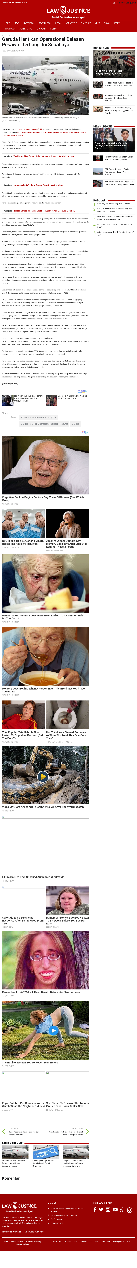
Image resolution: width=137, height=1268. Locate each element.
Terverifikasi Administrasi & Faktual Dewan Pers (23, 1232)
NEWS (16, 23)
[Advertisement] (114, 258)
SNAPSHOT (86, 23)
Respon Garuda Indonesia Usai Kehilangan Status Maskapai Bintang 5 (44, 211)
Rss (128, 1242)
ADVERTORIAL (26, 29)
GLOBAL (58, 23)
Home (4, 35)
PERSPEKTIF (41, 29)
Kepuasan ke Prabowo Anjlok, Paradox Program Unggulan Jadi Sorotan (119, 110)
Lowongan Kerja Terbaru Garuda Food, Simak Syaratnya (38, 185)
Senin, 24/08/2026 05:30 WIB (15, 3)
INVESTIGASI (28, 23)
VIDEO (97, 23)
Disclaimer (106, 1242)
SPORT (117, 23)
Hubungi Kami (118, 1242)
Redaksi (68, 1242)
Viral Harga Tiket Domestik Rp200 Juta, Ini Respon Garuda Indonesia (44, 156)
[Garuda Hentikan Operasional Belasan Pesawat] (44, 424)
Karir (96, 1242)
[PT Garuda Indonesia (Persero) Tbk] (38, 417)
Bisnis (11, 35)
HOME (7, 23)
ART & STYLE (71, 23)
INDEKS (53, 29)
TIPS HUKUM (10, 29)
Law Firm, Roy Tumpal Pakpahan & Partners (113, 204)
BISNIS (107, 23)
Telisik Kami (57, 1242)
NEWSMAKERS (44, 23)
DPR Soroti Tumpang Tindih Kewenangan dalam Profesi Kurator (117, 172)
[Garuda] (75, 424)
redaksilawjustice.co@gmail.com (64, 1215)
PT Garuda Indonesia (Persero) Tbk (29, 129)
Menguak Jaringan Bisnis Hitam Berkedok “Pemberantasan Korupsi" (118, 98)
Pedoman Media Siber (83, 1242)
